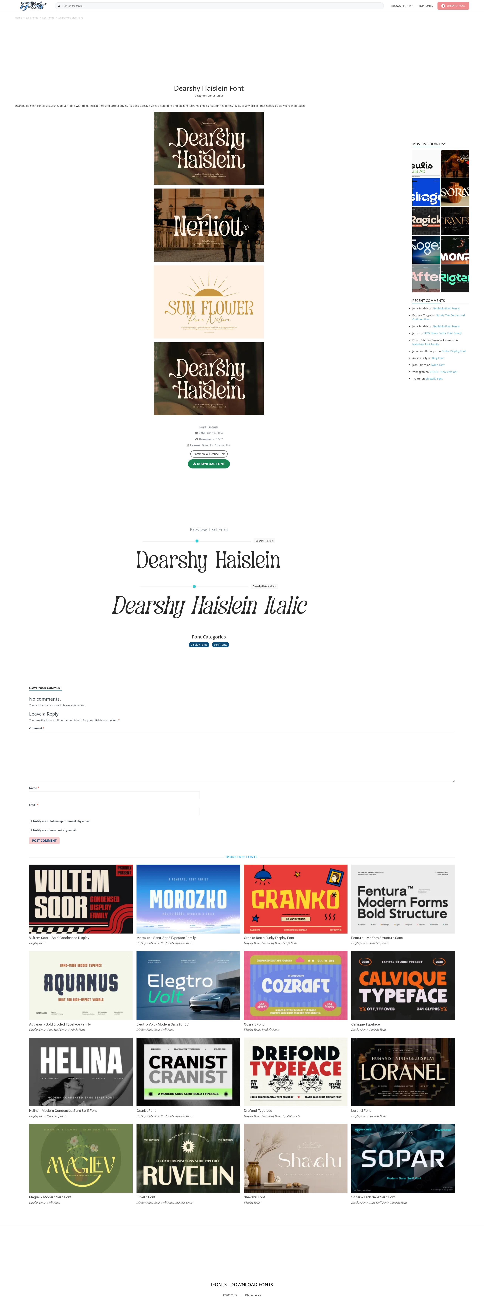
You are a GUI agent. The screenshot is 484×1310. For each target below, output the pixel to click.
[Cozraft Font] (295, 985)
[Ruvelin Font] (188, 1158)
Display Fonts (199, 644)
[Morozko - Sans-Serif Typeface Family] (188, 899)
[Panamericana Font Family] (455, 164)
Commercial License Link (209, 454)
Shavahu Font (254, 1197)
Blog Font (438, 358)
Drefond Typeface (258, 1111)
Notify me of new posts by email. (54, 830)
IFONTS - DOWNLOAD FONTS (242, 1284)
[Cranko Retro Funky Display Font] (295, 899)
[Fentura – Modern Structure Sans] (403, 899)
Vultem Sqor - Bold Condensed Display (59, 938)
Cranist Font (146, 1111)
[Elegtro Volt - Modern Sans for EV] (188, 985)
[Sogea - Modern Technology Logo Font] (426, 250)
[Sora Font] (455, 192)
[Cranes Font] (455, 221)
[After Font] (426, 278)
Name (34, 788)
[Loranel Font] (403, 1072)
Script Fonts (290, 943)
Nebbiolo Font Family (446, 308)
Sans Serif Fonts (57, 1029)
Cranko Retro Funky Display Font (269, 938)
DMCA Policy (253, 1295)
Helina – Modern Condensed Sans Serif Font (63, 1111)
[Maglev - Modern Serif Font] (81, 1158)
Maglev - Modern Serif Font (50, 1197)
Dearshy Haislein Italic (209, 606)
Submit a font (455, 5)
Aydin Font (437, 365)
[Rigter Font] (455, 278)
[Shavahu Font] (295, 1158)
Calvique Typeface (365, 1024)
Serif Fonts (48, 17)
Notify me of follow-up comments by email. (61, 821)
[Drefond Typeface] (295, 1072)
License (195, 445)
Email (34, 804)
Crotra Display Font (454, 351)
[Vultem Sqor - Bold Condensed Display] (81, 899)
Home (18, 17)
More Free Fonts (241, 857)
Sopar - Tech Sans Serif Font (373, 1197)
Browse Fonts (401, 6)
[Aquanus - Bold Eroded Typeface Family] (81, 985)
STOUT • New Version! (443, 372)
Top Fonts (426, 6)
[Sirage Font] (426, 192)
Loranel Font (361, 1111)
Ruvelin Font (146, 1197)
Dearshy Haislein (209, 561)
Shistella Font (434, 378)
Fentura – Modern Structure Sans (377, 938)
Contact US (230, 1295)
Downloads (206, 439)
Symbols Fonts (76, 1029)
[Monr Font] (455, 250)
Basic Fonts (32, 17)
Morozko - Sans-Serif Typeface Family (166, 938)
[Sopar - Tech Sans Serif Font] (403, 1158)
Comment (36, 728)
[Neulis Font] (426, 164)
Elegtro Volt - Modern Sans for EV (163, 1024)
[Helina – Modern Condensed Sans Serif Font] (81, 1072)
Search (59, 5)
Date (202, 433)
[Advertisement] (208, 53)
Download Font (211, 464)
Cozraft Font (254, 1024)
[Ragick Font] (426, 221)
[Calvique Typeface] (403, 985)
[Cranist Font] (188, 1072)
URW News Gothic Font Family (443, 333)
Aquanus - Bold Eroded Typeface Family (60, 1024)
